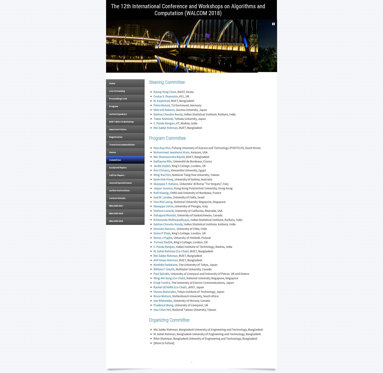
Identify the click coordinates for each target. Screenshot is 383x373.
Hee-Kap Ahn (161, 148)
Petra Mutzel (161, 105)
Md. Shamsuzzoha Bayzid (169, 157)
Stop (273, 24)
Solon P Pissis (161, 233)
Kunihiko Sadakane (165, 264)
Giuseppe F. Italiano (165, 184)
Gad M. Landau (162, 197)
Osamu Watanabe (164, 291)
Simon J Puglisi (162, 238)
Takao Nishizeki (163, 119)
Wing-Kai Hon (162, 175)
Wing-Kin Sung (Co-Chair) (169, 278)
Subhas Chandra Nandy (168, 114)
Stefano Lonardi (163, 211)
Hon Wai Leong (162, 202)
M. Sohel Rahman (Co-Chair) (171, 251)
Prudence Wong (163, 305)
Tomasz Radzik (162, 242)
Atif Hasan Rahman (165, 260)
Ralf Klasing (161, 193)
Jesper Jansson (163, 188)
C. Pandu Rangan (164, 123)
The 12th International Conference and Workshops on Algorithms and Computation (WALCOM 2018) (188, 9)
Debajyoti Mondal (164, 215)
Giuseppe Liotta (163, 206)
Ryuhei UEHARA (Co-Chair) (170, 287)
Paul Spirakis (161, 273)
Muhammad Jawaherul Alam (171, 152)
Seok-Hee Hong (163, 179)
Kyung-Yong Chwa (164, 92)
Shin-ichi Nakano (164, 110)
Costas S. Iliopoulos (165, 96)
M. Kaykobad (161, 101)
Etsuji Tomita (161, 282)
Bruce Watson (162, 296)
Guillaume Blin (162, 161)
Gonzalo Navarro (164, 229)
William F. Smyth (163, 269)
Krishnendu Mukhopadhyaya (171, 220)
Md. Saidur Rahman (165, 128)
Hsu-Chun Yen (162, 309)
